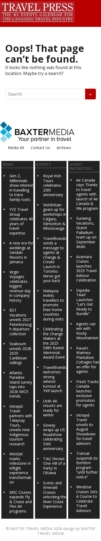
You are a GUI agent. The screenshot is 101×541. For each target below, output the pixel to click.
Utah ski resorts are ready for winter (52, 408)
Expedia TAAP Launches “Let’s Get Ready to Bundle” (84, 302)
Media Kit (16, 147)
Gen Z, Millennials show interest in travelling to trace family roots (21, 187)
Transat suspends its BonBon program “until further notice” (87, 465)
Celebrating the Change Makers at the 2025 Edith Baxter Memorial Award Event (54, 343)
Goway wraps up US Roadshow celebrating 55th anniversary (54, 437)
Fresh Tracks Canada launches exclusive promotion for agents (87, 393)
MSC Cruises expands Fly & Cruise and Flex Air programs (20, 502)
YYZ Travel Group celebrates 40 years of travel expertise (21, 221)
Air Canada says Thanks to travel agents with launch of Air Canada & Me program (87, 194)
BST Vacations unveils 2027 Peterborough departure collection (20, 322)
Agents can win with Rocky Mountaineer (87, 331)
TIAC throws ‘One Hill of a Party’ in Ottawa (54, 465)
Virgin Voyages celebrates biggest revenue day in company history (20, 286)
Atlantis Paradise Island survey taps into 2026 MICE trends (20, 384)
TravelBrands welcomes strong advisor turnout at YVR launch (54, 379)
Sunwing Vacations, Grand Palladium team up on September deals (86, 232)
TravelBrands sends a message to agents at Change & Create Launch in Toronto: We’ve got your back (54, 259)
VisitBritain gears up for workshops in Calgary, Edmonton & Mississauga (54, 216)
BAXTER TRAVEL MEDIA (31, 528)
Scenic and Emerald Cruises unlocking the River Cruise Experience (54, 494)
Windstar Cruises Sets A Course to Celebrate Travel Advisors (86, 498)
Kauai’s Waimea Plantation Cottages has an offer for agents (87, 359)
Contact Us (40, 147)
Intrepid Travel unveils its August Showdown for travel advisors (86, 429)
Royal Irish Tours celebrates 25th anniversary (53, 185)
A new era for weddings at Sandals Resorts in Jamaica (21, 252)
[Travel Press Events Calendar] (37, 11)
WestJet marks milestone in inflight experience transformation (20, 468)
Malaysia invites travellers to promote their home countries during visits (53, 305)
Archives (64, 147)
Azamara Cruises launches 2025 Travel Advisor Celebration (86, 268)
